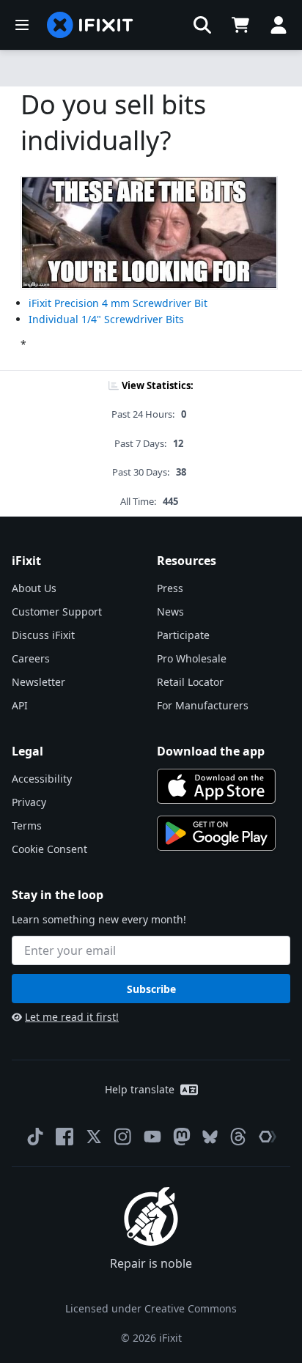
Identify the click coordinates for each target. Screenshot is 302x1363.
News (170, 611)
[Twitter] (94, 1136)
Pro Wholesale (191, 658)
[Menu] (22, 25)
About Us (34, 588)
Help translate (139, 1089)
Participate (183, 635)
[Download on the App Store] (216, 786)
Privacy (29, 802)
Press (170, 588)
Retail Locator (190, 682)
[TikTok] (35, 1136)
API (20, 705)
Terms (27, 825)
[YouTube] (152, 1136)
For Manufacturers (202, 705)
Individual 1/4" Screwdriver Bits (106, 319)
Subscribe (151, 989)
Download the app (211, 751)
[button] (202, 25)
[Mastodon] (182, 1136)
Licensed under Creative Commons (151, 1308)
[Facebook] (64, 1136)
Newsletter (38, 682)
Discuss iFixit (43, 635)
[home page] (90, 25)
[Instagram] (123, 1136)
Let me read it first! (72, 1017)
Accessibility (42, 779)
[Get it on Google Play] (216, 833)
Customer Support (57, 611)
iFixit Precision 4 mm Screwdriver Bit (118, 303)
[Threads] (238, 1136)
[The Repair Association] (267, 1136)
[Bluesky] (210, 1137)
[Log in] (278, 25)
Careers (31, 658)
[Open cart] (240, 25)
